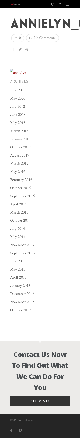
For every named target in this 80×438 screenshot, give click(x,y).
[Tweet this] (20, 48)
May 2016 (17, 171)
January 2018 (20, 138)
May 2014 (17, 236)
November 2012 (22, 301)
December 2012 (22, 293)
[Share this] (14, 48)
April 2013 (18, 277)
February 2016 (21, 179)
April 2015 (18, 204)
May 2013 (17, 269)
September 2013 (22, 252)
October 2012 (20, 309)
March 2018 (19, 130)
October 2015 (20, 187)
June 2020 (17, 90)
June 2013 (17, 261)
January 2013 (20, 285)
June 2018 (17, 114)
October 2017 (20, 147)
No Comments (44, 37)
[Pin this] (27, 48)
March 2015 (19, 212)
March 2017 (19, 163)
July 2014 (17, 228)
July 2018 (17, 106)
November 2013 (22, 244)
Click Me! (40, 401)
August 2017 (19, 155)
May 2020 (17, 98)
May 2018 (17, 122)
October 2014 (20, 220)
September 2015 (22, 195)
